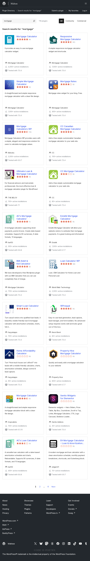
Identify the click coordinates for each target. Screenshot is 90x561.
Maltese (11, 544)
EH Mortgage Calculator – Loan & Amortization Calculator (72, 442)
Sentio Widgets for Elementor (68, 396)
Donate (72, 509)
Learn (48, 500)
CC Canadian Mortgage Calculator (70, 127)
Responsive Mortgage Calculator (70, 37)
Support (49, 505)
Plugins (27, 509)
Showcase (28, 500)
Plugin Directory (8, 11)
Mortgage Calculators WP (24, 127)
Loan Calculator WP (70, 261)
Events (71, 505)
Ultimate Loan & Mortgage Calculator (27, 172)
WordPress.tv (53, 513)
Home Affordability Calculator (26, 352)
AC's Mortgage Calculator (24, 217)
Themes (27, 505)
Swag (71, 513)
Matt (5, 525)
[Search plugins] (34, 21)
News (4, 505)
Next (53, 487)
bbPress (7, 529)
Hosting (5, 509)
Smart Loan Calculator (28, 306)
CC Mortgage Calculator (72, 171)
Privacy (5, 513)
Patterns (28, 513)
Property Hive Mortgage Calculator (70, 352)
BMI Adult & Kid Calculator (23, 262)
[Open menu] (86, 3)
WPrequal (65, 306)
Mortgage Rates (68, 81)
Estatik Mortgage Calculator (69, 217)
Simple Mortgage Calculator (25, 82)
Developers (51, 509)
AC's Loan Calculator (27, 440)
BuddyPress (8, 533)
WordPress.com (10, 521)
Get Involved (73, 500)
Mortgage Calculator (27, 36)
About (5, 500)
